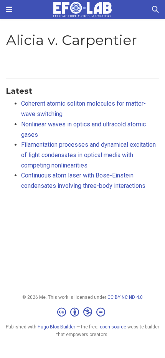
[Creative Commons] (82, 312)
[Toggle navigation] (9, 10)
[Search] (155, 9)
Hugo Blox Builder (56, 327)
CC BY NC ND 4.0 (125, 297)
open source (113, 327)
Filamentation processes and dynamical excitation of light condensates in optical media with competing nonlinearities (88, 155)
